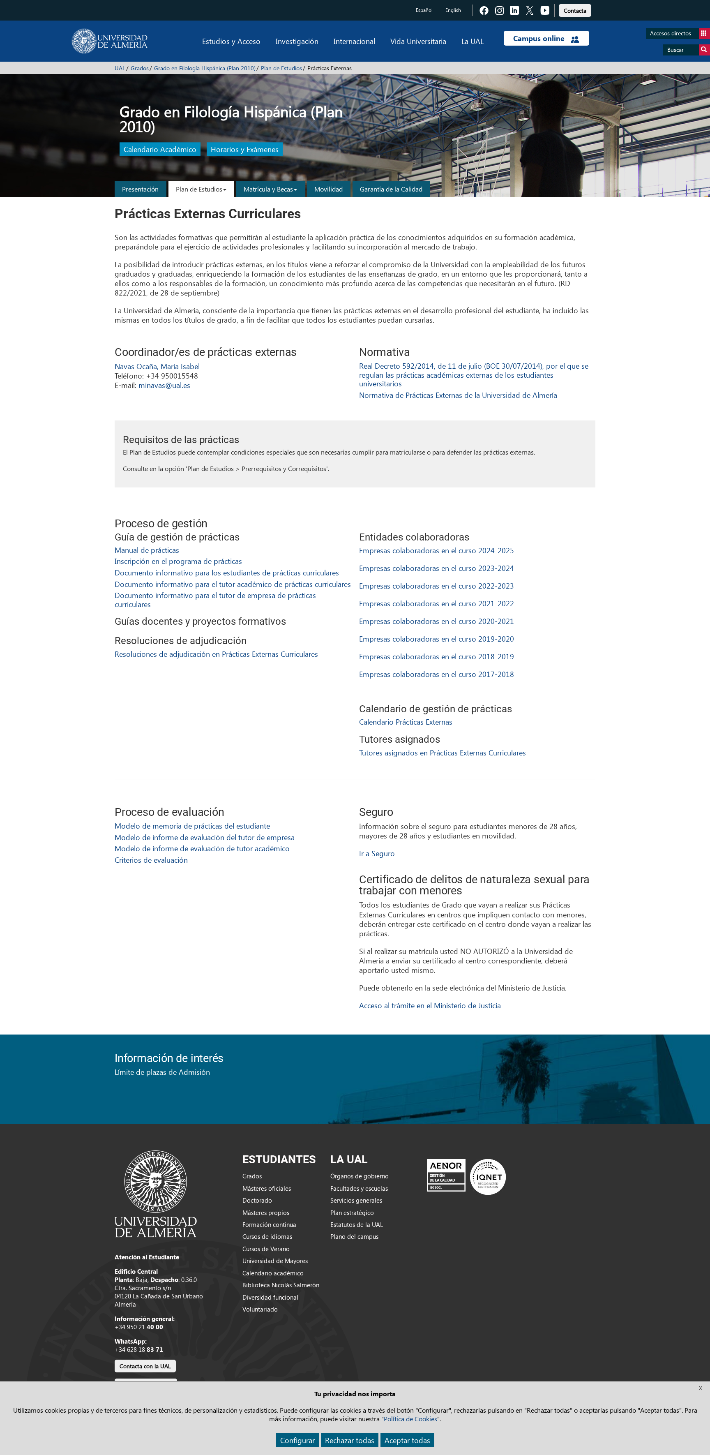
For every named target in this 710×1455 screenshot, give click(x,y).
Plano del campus (354, 1236)
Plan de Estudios (281, 68)
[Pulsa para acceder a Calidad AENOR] (466, 1177)
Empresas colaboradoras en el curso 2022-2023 (436, 585)
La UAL (472, 41)
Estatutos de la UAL (356, 1224)
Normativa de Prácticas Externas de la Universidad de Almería (458, 395)
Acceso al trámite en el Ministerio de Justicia (430, 1005)
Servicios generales (356, 1200)
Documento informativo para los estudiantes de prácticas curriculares (227, 572)
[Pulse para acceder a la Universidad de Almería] (156, 1193)
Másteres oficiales (266, 1188)
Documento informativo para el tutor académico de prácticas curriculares (233, 584)
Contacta (575, 10)
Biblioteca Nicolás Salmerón (280, 1285)
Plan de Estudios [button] (199, 189)
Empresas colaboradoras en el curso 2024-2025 (436, 550)
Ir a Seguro (377, 853)
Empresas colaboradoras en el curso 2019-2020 (436, 638)
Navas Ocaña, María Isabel (157, 366)
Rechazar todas (349, 1440)
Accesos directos (670, 33)
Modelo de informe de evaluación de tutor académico (202, 848)
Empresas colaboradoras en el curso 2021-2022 (436, 603)
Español (424, 10)
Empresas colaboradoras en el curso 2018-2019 (436, 656)
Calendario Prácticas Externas (405, 721)
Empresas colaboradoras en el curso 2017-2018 (436, 674)
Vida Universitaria (418, 41)
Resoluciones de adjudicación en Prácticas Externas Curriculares (216, 654)
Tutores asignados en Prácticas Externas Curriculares (442, 752)
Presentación (140, 189)
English (453, 10)
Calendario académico (273, 1273)
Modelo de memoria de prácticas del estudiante (192, 825)
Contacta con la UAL (145, 1366)
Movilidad (328, 189)
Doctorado (257, 1200)
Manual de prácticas (147, 550)
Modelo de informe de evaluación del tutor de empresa (205, 837)
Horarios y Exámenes (245, 149)
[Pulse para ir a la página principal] (109, 41)
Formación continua (269, 1224)
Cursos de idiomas (267, 1236)
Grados (140, 68)
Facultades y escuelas (359, 1188)
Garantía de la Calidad (391, 189)
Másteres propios (265, 1212)
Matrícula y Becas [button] (268, 189)
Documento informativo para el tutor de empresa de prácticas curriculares (215, 599)
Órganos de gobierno (359, 1176)
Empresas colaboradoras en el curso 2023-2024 (436, 568)
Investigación (297, 41)
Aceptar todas (407, 1440)
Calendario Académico (160, 149)
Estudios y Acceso (231, 41)
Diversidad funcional (270, 1297)
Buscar (675, 49)
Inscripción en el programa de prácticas (178, 561)
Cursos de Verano (266, 1249)
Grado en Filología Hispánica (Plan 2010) (205, 68)
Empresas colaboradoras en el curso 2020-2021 (436, 621)
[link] (575, 9)
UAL (120, 68)
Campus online (540, 38)
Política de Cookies (410, 1418)
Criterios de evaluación (151, 860)
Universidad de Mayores (275, 1260)
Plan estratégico (352, 1212)
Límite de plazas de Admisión (162, 1072)
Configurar (297, 1440)
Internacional (354, 41)
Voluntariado (260, 1309)
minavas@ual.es (164, 385)
